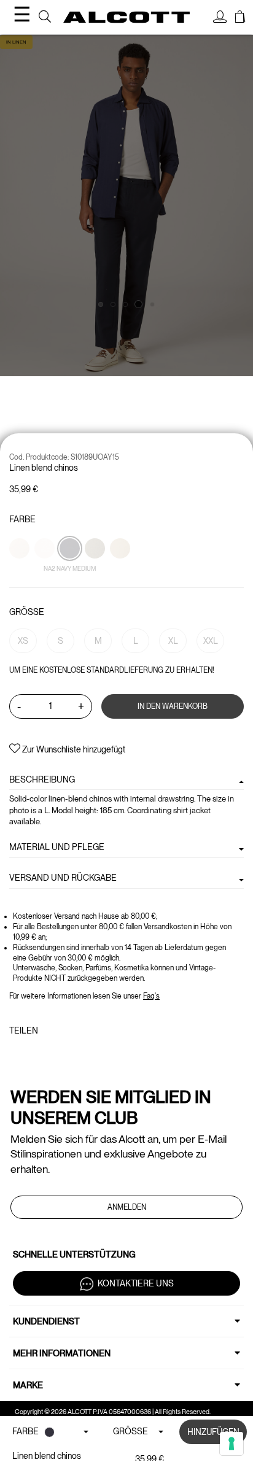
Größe (26, 612)
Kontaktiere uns (136, 1283)
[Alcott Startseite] (126, 17)
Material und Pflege (56, 847)
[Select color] (20, 569)
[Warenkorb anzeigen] (240, 18)
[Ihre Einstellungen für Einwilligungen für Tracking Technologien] (231, 1443)
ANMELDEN (126, 1207)
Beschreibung (42, 779)
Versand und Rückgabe (63, 878)
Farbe (22, 519)
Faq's (151, 996)
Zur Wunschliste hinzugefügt (72, 749)
